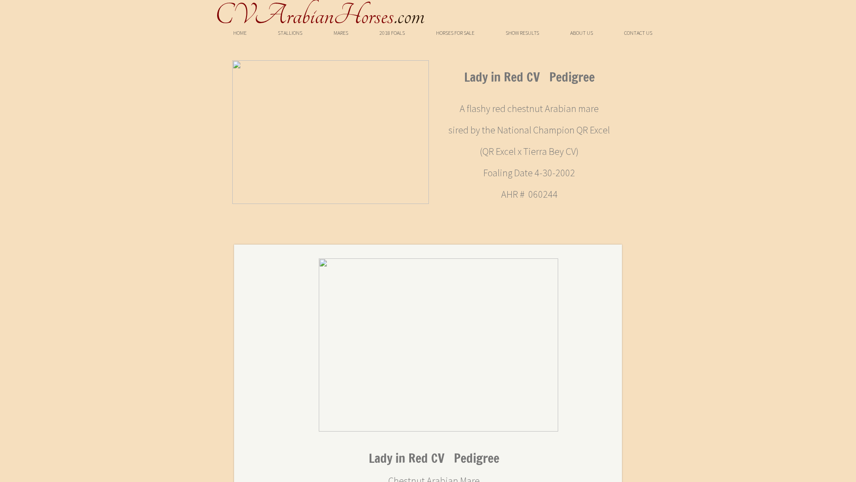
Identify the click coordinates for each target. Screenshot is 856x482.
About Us (581, 32)
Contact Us (638, 32)
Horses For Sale (455, 32)
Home (240, 32)
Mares (340, 32)
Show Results (522, 32)
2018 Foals (392, 32)
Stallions (290, 32)
